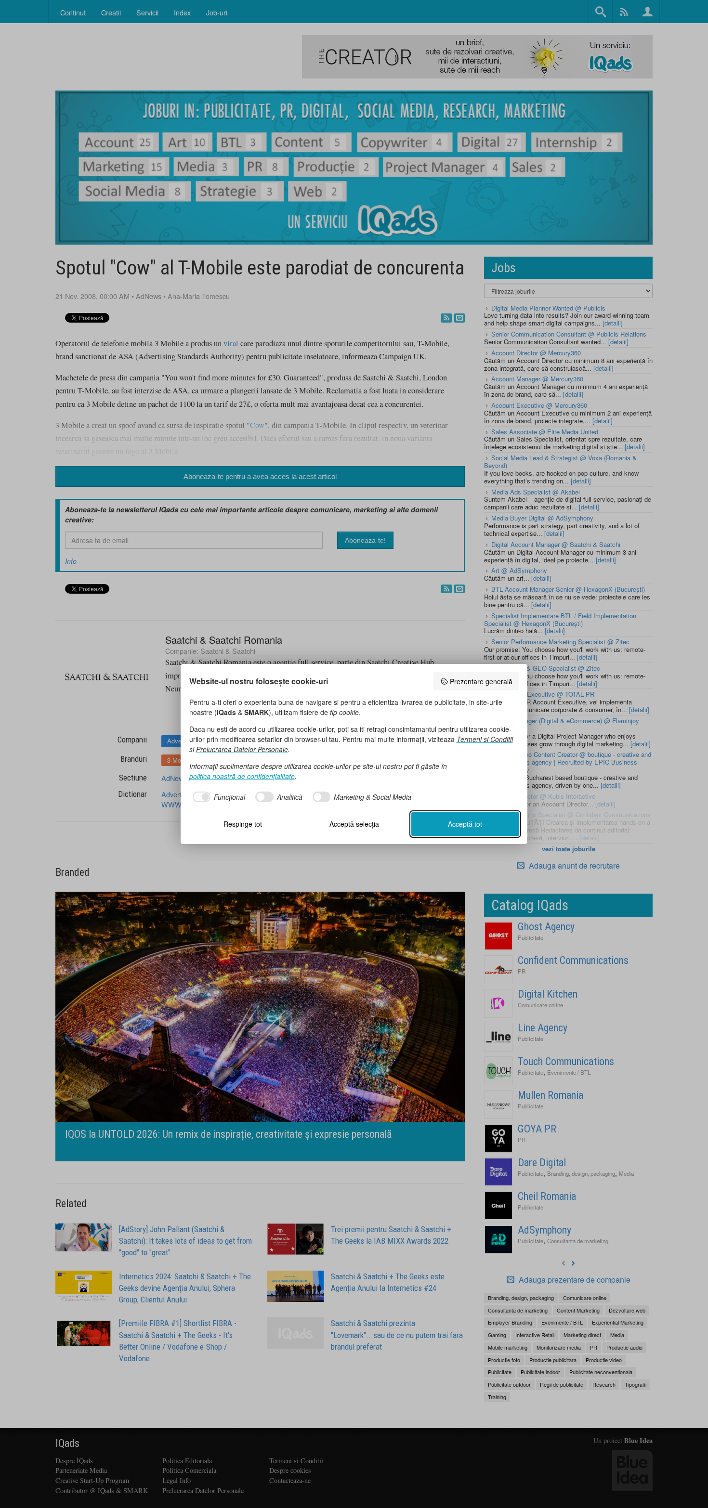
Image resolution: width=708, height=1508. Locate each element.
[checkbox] (217, 797)
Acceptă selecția (354, 824)
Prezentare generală (481, 681)
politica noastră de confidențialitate (242, 776)
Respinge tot (242, 824)
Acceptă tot (465, 824)
